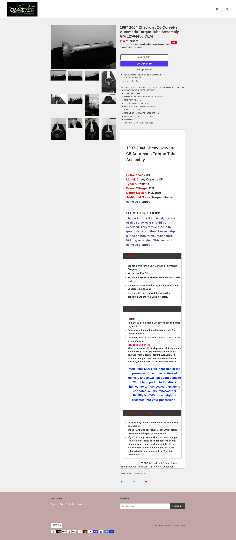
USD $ (56, 525)
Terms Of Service (67, 504)
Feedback (162, 133)
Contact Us (82, 504)
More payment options (144, 70)
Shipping (123, 47)
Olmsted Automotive (164, 525)
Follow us (177, 133)
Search (54, 504)
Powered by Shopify (178, 525)
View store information (131, 81)
